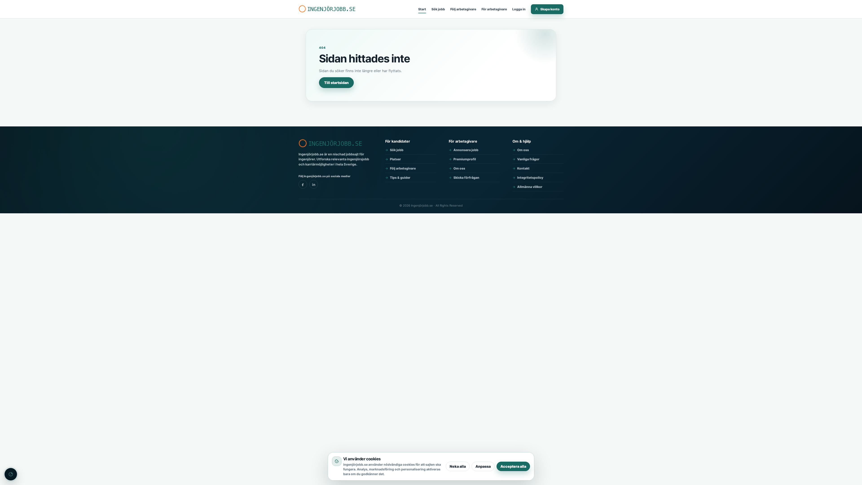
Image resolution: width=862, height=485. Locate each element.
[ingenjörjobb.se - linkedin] (313, 184)
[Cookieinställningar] (10, 474)
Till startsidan (336, 82)
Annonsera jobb (465, 150)
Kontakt (523, 168)
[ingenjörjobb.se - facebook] (303, 184)
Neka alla (458, 466)
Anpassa (483, 466)
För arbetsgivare (494, 9)
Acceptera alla (513, 466)
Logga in (519, 9)
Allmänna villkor (529, 187)
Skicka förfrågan (466, 177)
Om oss (459, 168)
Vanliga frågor (528, 159)
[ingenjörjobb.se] (328, 9)
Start (422, 9)
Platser (395, 159)
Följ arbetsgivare (463, 9)
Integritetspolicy (530, 177)
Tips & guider (400, 177)
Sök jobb (438, 9)
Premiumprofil (464, 159)
